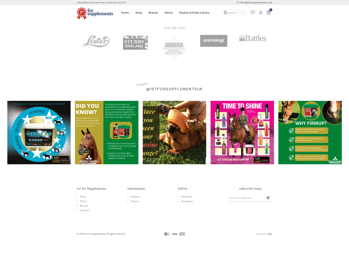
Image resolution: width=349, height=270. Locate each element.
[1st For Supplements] (95, 13)
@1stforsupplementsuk (174, 89)
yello (270, 233)
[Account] (260, 12)
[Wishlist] (252, 12)
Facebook (186, 196)
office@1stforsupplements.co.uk (255, 2)
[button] (225, 12)
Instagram (187, 201)
